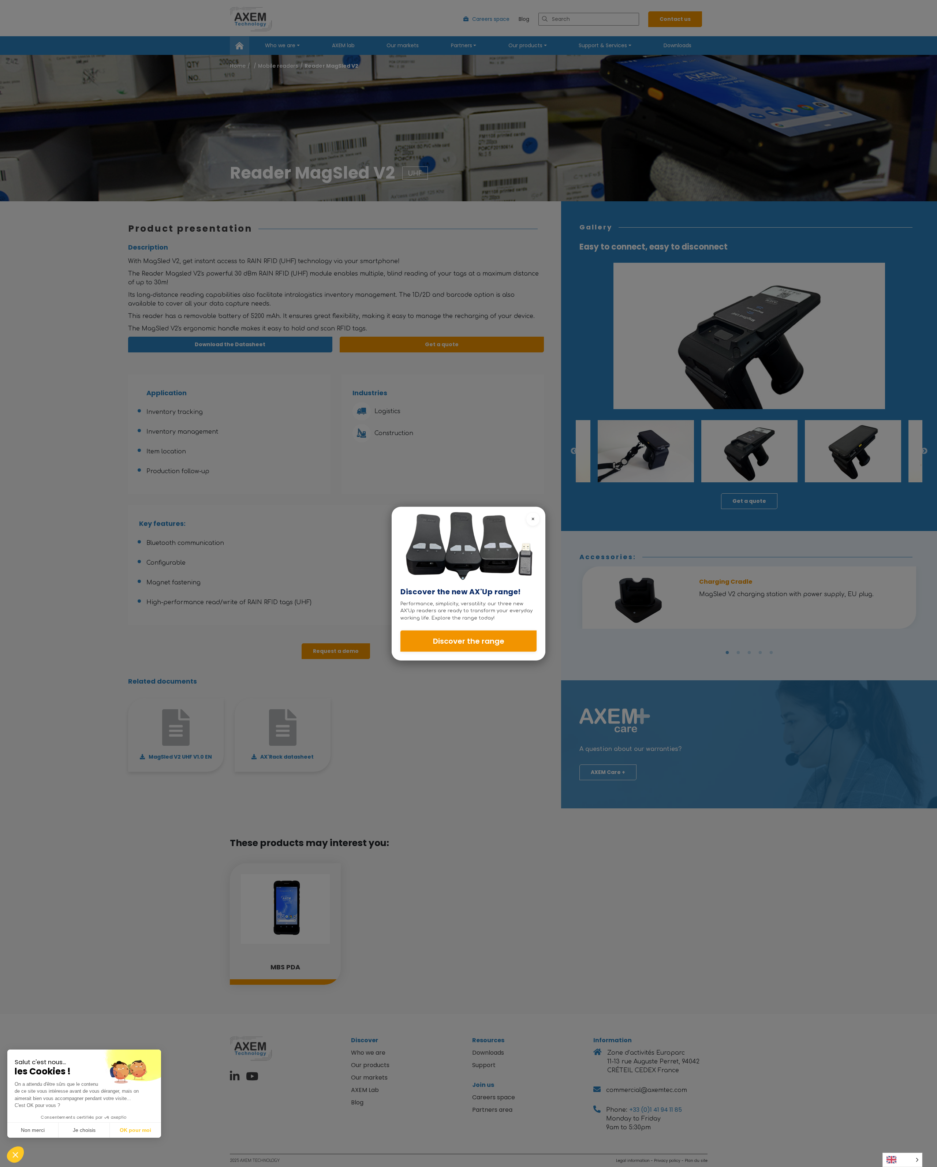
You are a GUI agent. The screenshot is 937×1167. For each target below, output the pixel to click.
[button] (15, 1154)
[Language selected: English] (902, 1160)
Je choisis (84, 1130)
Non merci (33, 1130)
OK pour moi (135, 1130)
